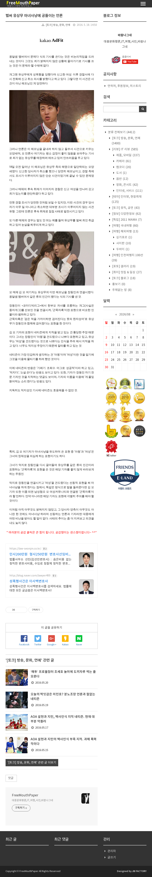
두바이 (122, 249)
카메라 (123, 161)
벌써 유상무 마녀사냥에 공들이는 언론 (34, 16)
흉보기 (118, 284)
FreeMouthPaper (25, 795)
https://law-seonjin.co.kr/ (25, 548)
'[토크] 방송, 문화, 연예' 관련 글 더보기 (32, 762)
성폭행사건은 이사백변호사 (28, 581)
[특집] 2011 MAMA (126, 219)
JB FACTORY (139, 871)
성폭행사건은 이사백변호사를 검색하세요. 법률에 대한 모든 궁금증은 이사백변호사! (40, 588)
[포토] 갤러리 (123, 266)
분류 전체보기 (121, 132)
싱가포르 (123, 237)
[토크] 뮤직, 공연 (125, 208)
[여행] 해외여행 (124, 231)
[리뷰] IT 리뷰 (124, 149)
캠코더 (123, 167)
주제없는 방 (121, 290)
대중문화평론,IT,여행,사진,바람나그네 (32, 800)
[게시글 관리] (23, 610)
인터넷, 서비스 (129, 190)
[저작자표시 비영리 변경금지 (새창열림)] (48, 609)
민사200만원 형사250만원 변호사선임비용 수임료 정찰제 (40, 554)
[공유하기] (18, 610)
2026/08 (124, 314)
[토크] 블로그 (123, 278)
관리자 (112, 851)
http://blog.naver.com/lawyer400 (29, 575)
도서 (121, 173)
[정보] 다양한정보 (126, 213)
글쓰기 (112, 857)
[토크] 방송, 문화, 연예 (58, 25)
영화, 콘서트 (126, 185)
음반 (121, 179)
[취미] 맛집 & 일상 (126, 272)
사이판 (123, 243)
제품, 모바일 (127, 155)
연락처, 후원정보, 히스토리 (124, 86)
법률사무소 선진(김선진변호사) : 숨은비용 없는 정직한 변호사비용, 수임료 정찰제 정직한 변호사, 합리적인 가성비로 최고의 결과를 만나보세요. (40, 562)
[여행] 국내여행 (124, 225)
